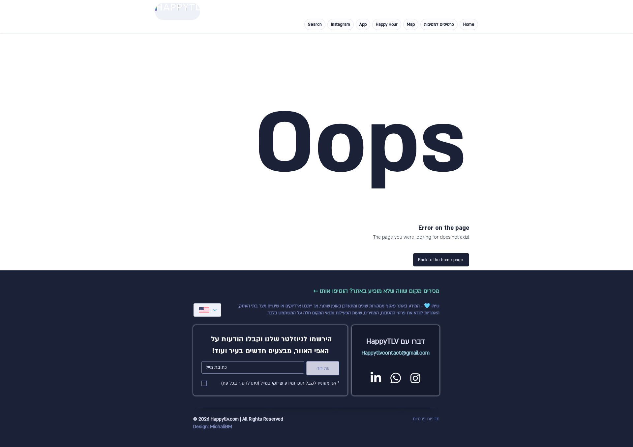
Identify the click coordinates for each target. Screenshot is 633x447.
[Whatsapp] (395, 378)
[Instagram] (415, 378)
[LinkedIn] (375, 378)
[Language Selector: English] (207, 310)
